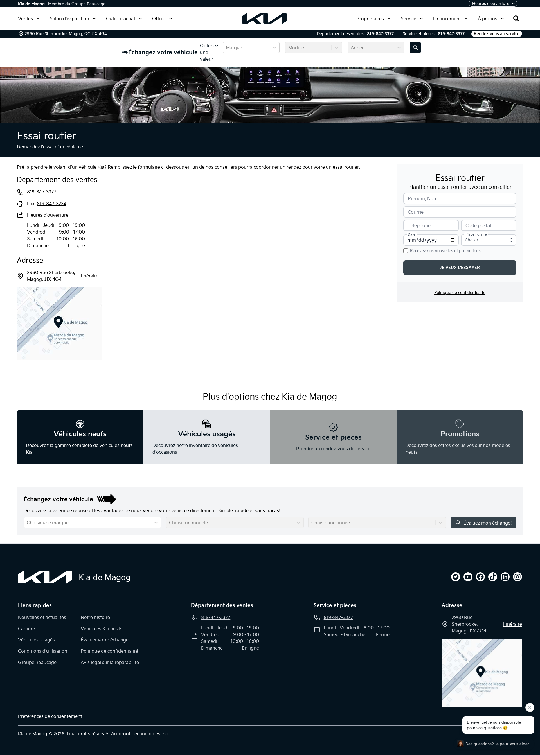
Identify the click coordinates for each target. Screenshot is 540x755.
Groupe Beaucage (37, 662)
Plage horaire (476, 234)
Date (411, 234)
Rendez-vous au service (496, 34)
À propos (487, 18)
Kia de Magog (31, 4)
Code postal (478, 225)
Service (408, 18)
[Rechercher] (516, 18)
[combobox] (226, 47)
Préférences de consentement (50, 716)
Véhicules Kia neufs (101, 628)
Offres (159, 18)
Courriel (416, 212)
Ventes (25, 18)
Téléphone (419, 225)
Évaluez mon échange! (488, 523)
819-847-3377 (380, 34)
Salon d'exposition (69, 18)
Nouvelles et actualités (42, 617)
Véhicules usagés (36, 640)
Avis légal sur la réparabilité (110, 662)
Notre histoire (95, 617)
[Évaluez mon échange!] (415, 47)
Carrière (26, 628)
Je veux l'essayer (460, 268)
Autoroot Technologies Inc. (140, 734)
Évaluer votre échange (105, 640)
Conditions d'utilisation (42, 651)
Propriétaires (370, 18)
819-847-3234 (51, 203)
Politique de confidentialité (459, 292)
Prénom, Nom (423, 198)
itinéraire (89, 276)
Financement (447, 18)
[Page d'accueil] (45, 577)
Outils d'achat (120, 18)
